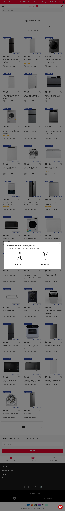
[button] (60, 507)
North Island (19, 264)
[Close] (59, 244)
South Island (45, 264)
